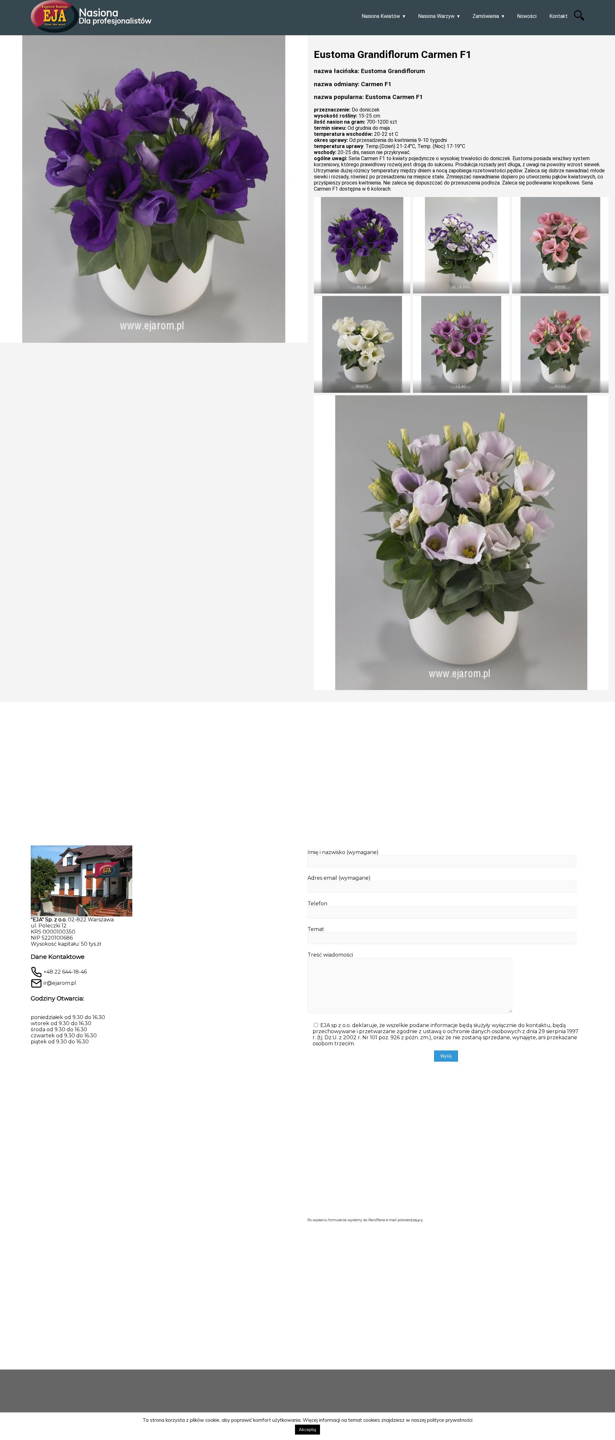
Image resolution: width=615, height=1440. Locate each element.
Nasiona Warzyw (436, 16)
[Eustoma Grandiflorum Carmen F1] (154, 368)
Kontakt (558, 16)
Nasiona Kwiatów (381, 16)
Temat (316, 929)
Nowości (527, 16)
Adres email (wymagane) (339, 878)
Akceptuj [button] (307, 1429)
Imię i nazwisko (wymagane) (343, 852)
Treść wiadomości (330, 955)
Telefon (317, 904)
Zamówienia (485, 16)
